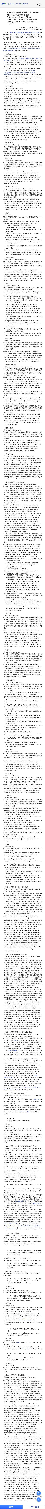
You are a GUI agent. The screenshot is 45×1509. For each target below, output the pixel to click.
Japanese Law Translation (15, 4)
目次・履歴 (34, 1507)
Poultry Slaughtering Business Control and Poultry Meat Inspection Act (19, 72)
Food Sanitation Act (10, 1224)
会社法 (18, 1342)
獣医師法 (36, 1099)
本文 (11, 1507)
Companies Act (27, 1349)
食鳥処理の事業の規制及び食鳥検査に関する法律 (24, 33)
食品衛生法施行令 (20, 1201)
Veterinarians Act (23, 1112)
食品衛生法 (17, 1040)
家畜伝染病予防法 (13, 1050)
